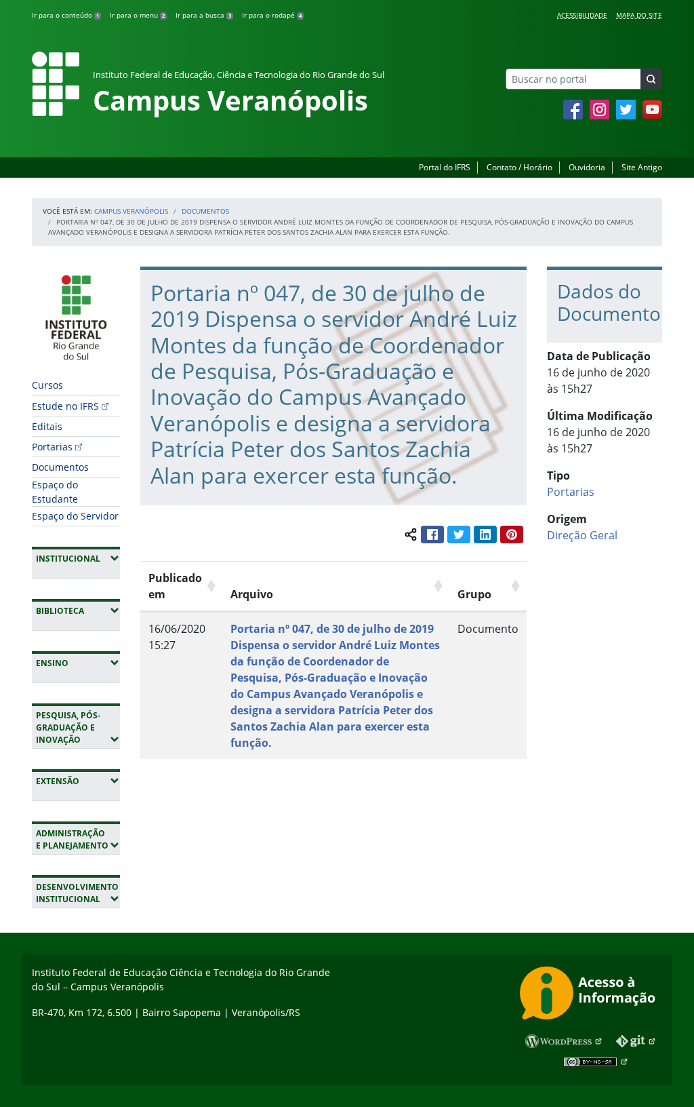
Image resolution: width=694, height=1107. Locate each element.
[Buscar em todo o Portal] (651, 79)
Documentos (205, 211)
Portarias (52, 446)
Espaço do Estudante (55, 491)
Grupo (474, 594)
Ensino (78, 663)
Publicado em (175, 586)
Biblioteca (78, 610)
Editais (47, 426)
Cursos (47, 384)
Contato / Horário (519, 167)
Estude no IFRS (65, 406)
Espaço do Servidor (75, 515)
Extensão (78, 781)
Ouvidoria (587, 167)
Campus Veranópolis (131, 211)
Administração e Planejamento (78, 839)
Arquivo (251, 594)
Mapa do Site (639, 15)
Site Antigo (641, 167)
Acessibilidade (582, 15)
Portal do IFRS (444, 167)
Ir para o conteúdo (65, 15)
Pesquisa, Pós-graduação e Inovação (78, 727)
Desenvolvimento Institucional (78, 893)
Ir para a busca (203, 15)
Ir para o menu (137, 15)
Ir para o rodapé (272, 15)
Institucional (78, 558)
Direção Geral (582, 535)
